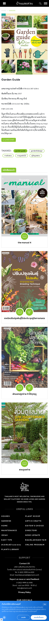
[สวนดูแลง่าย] (24, 433)
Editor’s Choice (34, 525)
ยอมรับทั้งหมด (39, 617)
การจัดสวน (8, 155)
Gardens (6, 521)
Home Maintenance (9, 528)
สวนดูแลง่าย (24, 469)
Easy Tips (6, 540)
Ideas (4, 535)
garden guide (20, 151)
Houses (5, 516)
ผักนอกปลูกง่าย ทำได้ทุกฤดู (25, 394)
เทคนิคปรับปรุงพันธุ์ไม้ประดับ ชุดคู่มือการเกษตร (24, 318)
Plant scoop (32, 516)
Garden (12, 10)
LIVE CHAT (9, 140)
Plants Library (10, 549)
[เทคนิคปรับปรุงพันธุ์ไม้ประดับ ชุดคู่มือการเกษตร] (24, 281)
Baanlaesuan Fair (35, 540)
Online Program (34, 544)
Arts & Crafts (33, 521)
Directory (31, 530)
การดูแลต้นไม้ (21, 155)
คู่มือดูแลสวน (35, 155)
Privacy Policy (24, 592)
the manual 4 (24, 242)
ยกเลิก (23, 617)
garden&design (37, 151)
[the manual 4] (24, 206)
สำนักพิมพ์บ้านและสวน (11, 544)
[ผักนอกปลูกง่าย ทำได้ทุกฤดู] (24, 357)
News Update (32, 535)
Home (3, 10)
